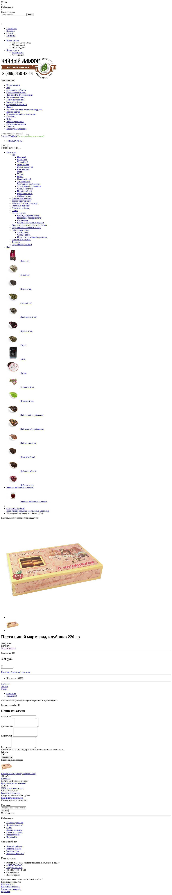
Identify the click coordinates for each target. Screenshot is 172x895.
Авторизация (18, 55)
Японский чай (23, 181)
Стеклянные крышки (16, 124)
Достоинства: (7, 726)
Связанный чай (24, 179)
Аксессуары (22, 232)
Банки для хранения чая (28, 215)
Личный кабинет (14, 846)
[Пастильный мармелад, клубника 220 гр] (54, 617)
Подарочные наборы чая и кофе (20, 114)
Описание (11, 693)
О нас (9, 827)
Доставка (10, 31)
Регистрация (17, 52)
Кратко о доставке (14, 822)
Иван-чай (21, 157)
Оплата (9, 33)
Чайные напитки (25, 189)
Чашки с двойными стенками (19, 487)
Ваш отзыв (6, 747)
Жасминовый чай (25, 167)
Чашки (9, 107)
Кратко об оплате (14, 825)
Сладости (10, 117)
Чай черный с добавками (28, 184)
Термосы (10, 126)
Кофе (8, 119)
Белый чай (22, 160)
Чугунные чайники (15, 97)
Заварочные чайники (16, 90)
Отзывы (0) (11, 696)
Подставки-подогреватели (29, 218)
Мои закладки (12, 851)
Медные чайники (14, 102)
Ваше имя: (6, 716)
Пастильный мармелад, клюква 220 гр (18, 773)
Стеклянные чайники (16, 92)
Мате (19, 172)
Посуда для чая (13, 112)
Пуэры (20, 176)
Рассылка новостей (15, 853)
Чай (8, 87)
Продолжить (7, 757)
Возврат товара (13, 835)
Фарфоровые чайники (16, 104)
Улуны (20, 174)
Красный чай (23, 169)
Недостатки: (6, 736)
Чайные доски (23, 235)
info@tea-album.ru (14, 867)
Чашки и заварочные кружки (30, 223)
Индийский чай (24, 191)
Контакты (10, 36)
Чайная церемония (15, 121)
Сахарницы (22, 220)
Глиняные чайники (15, 100)
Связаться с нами (14, 832)
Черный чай (22, 162)
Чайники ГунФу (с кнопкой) (19, 95)
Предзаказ (5, 778)
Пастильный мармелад (27, 511)
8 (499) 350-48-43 (14, 141)
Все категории (13, 85)
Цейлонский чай (25, 193)
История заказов (14, 849)
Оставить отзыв (8, 648)
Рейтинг (5, 752)
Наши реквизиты (14, 830)
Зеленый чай (23, 164)
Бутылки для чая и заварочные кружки (24, 109)
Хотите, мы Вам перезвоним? (30, 136)
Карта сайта (11, 837)
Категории (11, 152)
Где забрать (11, 28)
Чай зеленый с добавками (29, 186)
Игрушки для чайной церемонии (32, 237)
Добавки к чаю (24, 196)
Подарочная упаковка (16, 129)
